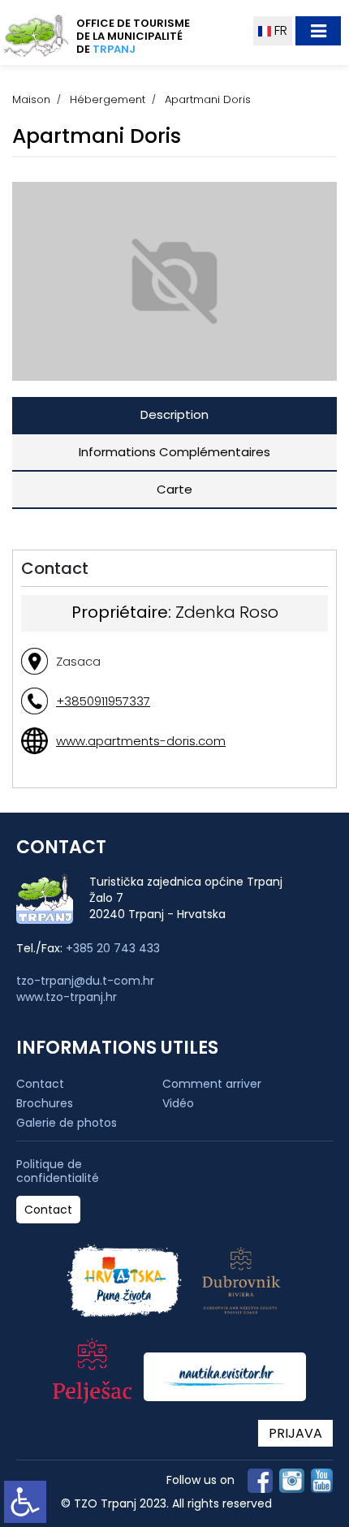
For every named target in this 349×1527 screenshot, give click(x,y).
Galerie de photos (66, 1123)
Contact (40, 1084)
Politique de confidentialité (57, 1171)
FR (279, 30)
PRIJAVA (295, 1433)
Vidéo (178, 1103)
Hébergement (107, 99)
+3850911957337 (103, 701)
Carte (174, 489)
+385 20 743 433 (113, 948)
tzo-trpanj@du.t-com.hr (85, 981)
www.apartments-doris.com (141, 740)
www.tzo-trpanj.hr (66, 997)
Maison (31, 99)
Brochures (44, 1103)
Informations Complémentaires (174, 451)
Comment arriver (211, 1084)
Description (174, 414)
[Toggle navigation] (318, 30)
